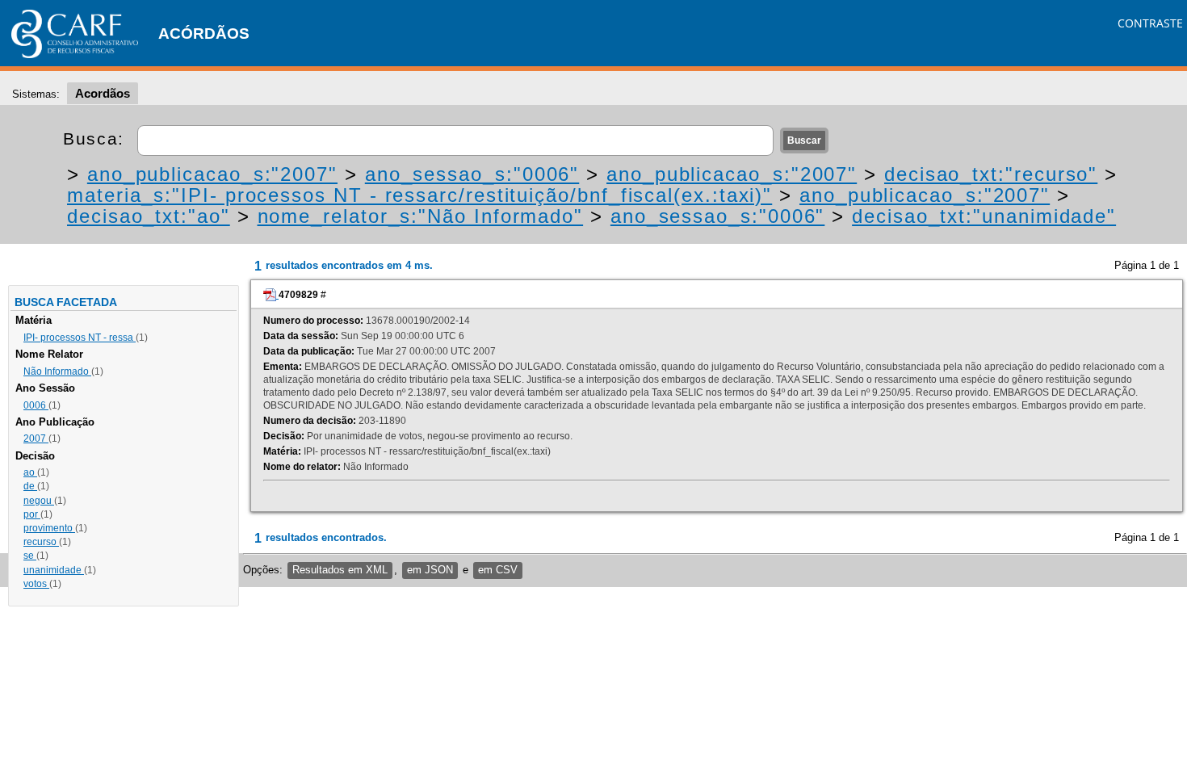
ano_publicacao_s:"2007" (212, 174)
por (31, 514)
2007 (35, 438)
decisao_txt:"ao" (148, 216)
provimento (49, 528)
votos (36, 583)
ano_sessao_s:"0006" (472, 174)
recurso (41, 542)
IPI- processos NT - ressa (79, 337)
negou (38, 500)
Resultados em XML (340, 570)
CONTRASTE (1150, 23)
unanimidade (53, 570)
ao (30, 472)
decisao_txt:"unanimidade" (984, 216)
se (29, 555)
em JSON (430, 570)
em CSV (498, 570)
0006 (35, 405)
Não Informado (57, 371)
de (30, 486)
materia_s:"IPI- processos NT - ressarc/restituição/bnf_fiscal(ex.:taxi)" (419, 195)
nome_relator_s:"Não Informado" (421, 216)
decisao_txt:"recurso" (990, 174)
